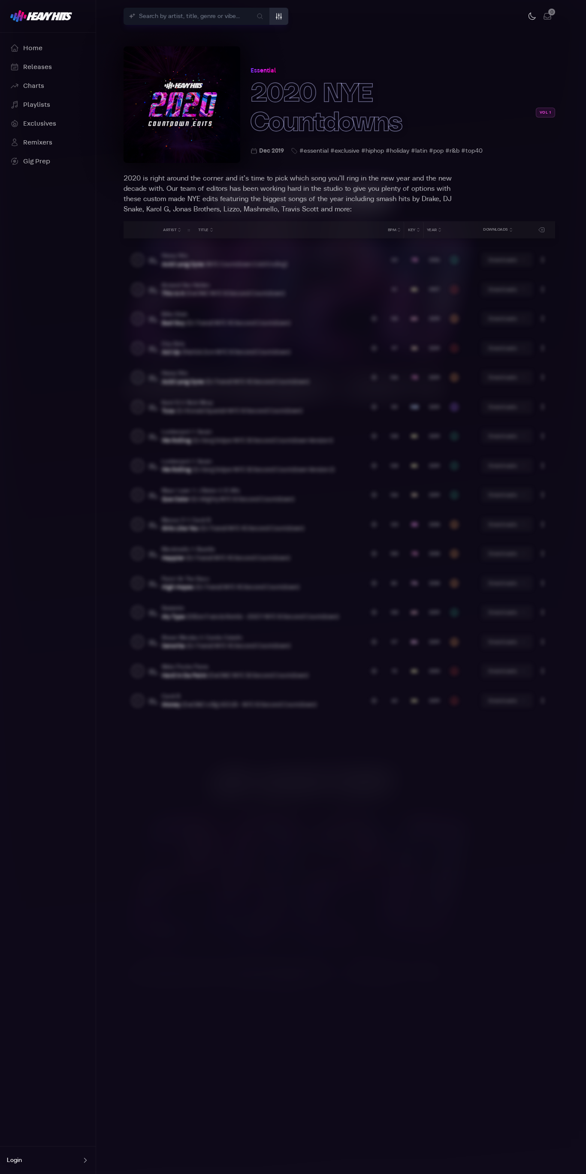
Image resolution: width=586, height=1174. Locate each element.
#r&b (452, 151)
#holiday (397, 151)
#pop (436, 151)
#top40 (472, 151)
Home (32, 48)
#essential (314, 151)
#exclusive (344, 151)
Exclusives (39, 123)
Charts (33, 85)
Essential (263, 71)
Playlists (36, 104)
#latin (419, 151)
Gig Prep (36, 161)
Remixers (37, 142)
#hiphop (372, 151)
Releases (37, 66)
